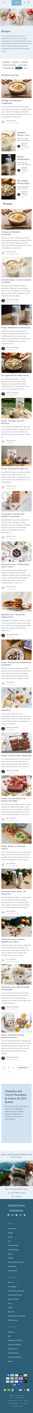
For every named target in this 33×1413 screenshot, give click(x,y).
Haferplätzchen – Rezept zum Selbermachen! (13, 615)
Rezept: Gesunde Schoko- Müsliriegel (16, 755)
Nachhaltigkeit (12, 1286)
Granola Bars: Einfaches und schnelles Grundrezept (12, 515)
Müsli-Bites (6, 710)
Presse (10, 1303)
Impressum (11, 1332)
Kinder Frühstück (13, 1249)
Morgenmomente (8, 68)
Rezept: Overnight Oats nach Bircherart (12, 422)
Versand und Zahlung (14, 1344)
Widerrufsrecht (12, 1349)
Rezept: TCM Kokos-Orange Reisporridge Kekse (12, 1036)
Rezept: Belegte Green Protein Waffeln (13, 847)
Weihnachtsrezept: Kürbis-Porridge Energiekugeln (15, 988)
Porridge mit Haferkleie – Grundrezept (12, 101)
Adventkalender (12, 1270)
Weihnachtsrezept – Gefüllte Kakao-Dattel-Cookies (15, 565)
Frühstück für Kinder (9, 65)
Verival (15, 1395)
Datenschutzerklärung (14, 1357)
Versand (26, 1400)
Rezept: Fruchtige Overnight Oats (14, 469)
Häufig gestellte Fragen (15, 1295)
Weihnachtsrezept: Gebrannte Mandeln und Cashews (13, 940)
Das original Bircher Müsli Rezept (23, 182)
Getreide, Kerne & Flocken (16, 1262)
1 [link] (3, 1067)
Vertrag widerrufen (13, 1353)
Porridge (10, 1233)
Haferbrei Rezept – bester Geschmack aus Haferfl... (24, 134)
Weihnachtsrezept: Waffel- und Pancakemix (13, 892)
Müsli (9, 1241)
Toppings (10, 1258)
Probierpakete (12, 1266)
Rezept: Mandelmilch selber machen (23, 158)
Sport (25, 68)
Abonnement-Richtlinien (15, 1340)
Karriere (10, 1307)
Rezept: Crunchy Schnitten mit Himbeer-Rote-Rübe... (13, 799)
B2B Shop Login (13, 1320)
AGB (9, 1336)
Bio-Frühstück (12, 1228)
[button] (4, 2)
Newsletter (11, 1312)
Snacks (10, 1254)
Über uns (10, 1282)
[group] (12, 1173)
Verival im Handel (13, 1299)
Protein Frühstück (13, 1245)
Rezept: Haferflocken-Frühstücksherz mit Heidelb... (16, 663)
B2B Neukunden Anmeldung (16, 1316)
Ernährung (15, 62)
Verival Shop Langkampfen (16, 1291)
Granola (10, 1237)
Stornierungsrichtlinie (17, 1406)
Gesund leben (23, 65)
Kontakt (10, 1361)
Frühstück (25, 62)
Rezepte (18, 68)
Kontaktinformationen (13, 1403)
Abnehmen (6, 62)
